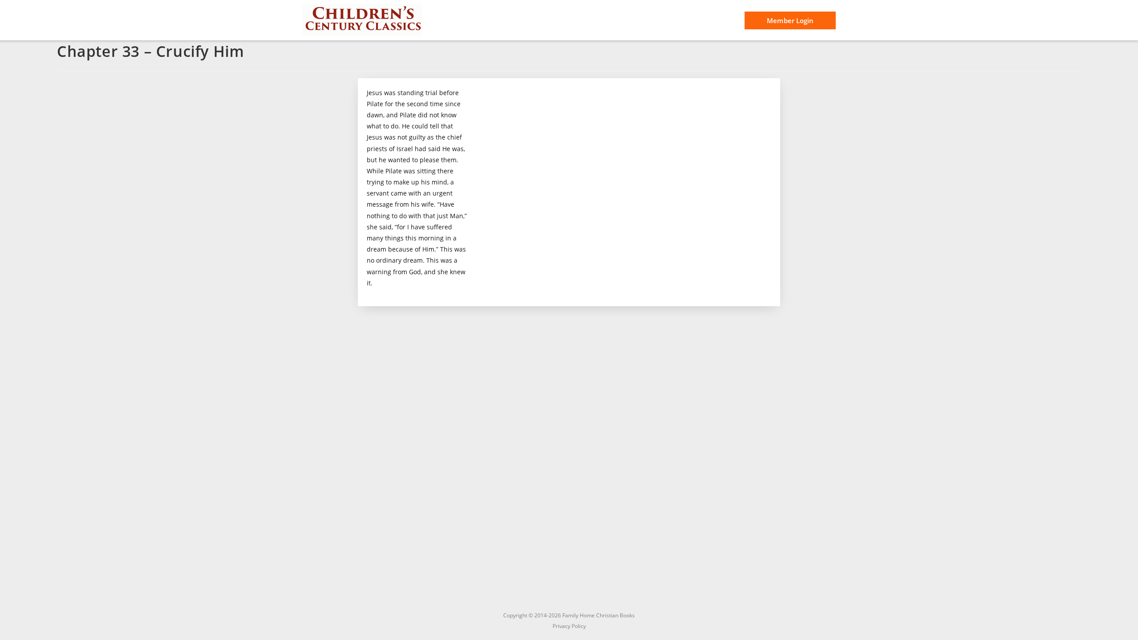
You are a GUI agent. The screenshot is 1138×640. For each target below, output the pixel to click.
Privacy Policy (569, 626)
